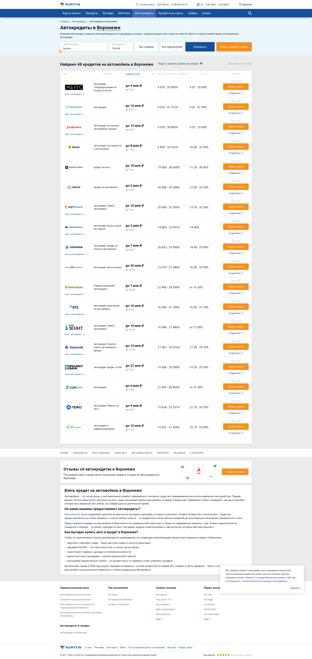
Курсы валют (72, 13)
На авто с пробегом (118, 604)
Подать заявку (236, 86)
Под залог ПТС (164, 599)
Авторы (171, 647)
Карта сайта (185, 647)
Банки (206, 13)
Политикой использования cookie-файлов (264, 581)
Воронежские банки (76, 514)
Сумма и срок (133, 73)
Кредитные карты (170, 13)
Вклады (108, 13)
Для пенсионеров (165, 609)
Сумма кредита (70, 44)
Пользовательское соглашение (146, 647)
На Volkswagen (212, 614)
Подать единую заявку (234, 47)
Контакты (112, 647)
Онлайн (64, 452)
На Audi (208, 594)
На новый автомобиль (120, 599)
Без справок (146, 47)
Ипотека (124, 13)
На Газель (209, 604)
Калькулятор (80, 452)
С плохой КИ (196, 452)
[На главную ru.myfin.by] (70, 647)
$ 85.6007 (211, 4)
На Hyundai (210, 609)
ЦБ (201, 4)
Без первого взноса (142, 452)
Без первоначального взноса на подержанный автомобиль (77, 606)
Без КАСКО (163, 452)
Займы (192, 13)
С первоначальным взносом (75, 599)
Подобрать (200, 47)
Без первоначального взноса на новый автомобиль (81, 614)
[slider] (60, 51)
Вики (123, 647)
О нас (88, 647)
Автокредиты (144, 13)
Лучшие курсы (147, 4)
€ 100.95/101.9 (179, 4)
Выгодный (179, 452)
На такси (113, 594)
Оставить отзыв (235, 471)
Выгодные (161, 594)
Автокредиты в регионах (73, 632)
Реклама (99, 647)
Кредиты (92, 13)
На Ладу (208, 599)
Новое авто (121, 452)
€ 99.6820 (224, 4)
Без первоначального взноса (75, 594)
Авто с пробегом (101, 452)
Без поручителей (172, 47)
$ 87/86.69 (163, 4)
